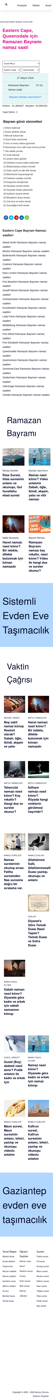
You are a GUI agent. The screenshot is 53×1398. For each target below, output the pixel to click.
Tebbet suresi (43, 1291)
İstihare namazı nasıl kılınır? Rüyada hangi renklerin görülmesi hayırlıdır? (38, 799)
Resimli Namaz (12, 717)
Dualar (32, 916)
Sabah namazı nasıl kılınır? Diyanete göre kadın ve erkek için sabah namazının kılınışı (14, 1001)
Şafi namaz (25, 1285)
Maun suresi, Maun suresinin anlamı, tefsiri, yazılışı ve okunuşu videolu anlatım (14, 1140)
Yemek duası (8, 1300)
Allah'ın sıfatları (9, 1286)
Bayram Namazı (37, 537)
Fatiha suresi (42, 1256)
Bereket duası (9, 1295)
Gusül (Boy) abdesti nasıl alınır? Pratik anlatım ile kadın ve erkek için (14, 1071)
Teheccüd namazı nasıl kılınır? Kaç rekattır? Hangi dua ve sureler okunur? (13, 799)
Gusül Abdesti (12, 1057)
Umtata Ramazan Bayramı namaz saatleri (26, 394)
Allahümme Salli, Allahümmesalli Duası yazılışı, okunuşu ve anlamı (39, 869)
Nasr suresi (42, 1286)
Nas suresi (41, 1305)
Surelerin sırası (9, 1281)
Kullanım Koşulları (41, 1396)
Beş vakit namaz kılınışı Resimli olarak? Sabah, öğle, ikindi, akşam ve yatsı (14, 734)
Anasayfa (22, 5)
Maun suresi (42, 1271)
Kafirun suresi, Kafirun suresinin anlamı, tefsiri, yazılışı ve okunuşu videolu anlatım (38, 1142)
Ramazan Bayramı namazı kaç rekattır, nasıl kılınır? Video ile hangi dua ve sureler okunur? (38, 556)
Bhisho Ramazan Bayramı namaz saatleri (26, 251)
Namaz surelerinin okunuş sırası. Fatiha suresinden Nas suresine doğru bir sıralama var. (14, 873)
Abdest (36, 5)
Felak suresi (42, 1300)
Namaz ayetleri (9, 1276)
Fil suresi (41, 1261)
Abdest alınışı (8, 1256)
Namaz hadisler (10, 1271)
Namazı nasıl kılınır (38, 470)
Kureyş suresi (43, 1266)
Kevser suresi (43, 1276)
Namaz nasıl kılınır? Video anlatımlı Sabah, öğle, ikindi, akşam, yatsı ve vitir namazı (39, 487)
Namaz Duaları (36, 855)
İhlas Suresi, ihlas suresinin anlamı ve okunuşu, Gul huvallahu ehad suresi (13, 485)
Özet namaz (25, 1281)
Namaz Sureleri (10, 470)
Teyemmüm (8, 1266)
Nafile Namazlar (11, 537)
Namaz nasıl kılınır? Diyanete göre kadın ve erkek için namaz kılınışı (38, 1075)
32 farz (6, 1291)
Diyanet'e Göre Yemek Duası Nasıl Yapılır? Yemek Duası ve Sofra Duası (37, 933)
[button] (22, 5)
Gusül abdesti (9, 1261)
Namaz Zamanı (42, 1392)
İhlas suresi (42, 1295)
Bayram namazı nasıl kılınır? (25, 97)
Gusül (48, 5)
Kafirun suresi (43, 1281)
